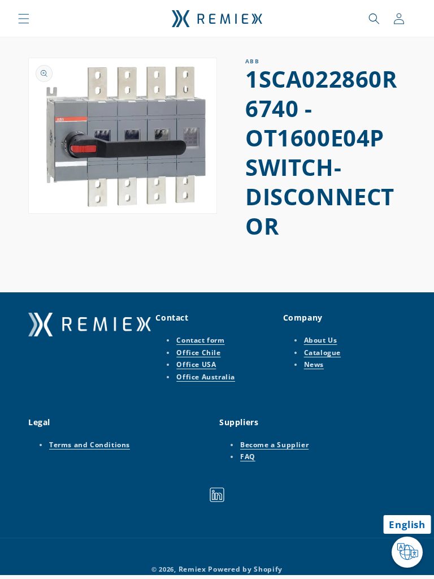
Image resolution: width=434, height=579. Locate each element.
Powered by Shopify (245, 569)
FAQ (247, 456)
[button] (23, 18)
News (314, 364)
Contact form (200, 340)
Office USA (196, 364)
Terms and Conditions (89, 445)
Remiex (192, 569)
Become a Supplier (274, 445)
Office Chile (198, 352)
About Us (320, 340)
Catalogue (322, 352)
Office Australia (205, 377)
